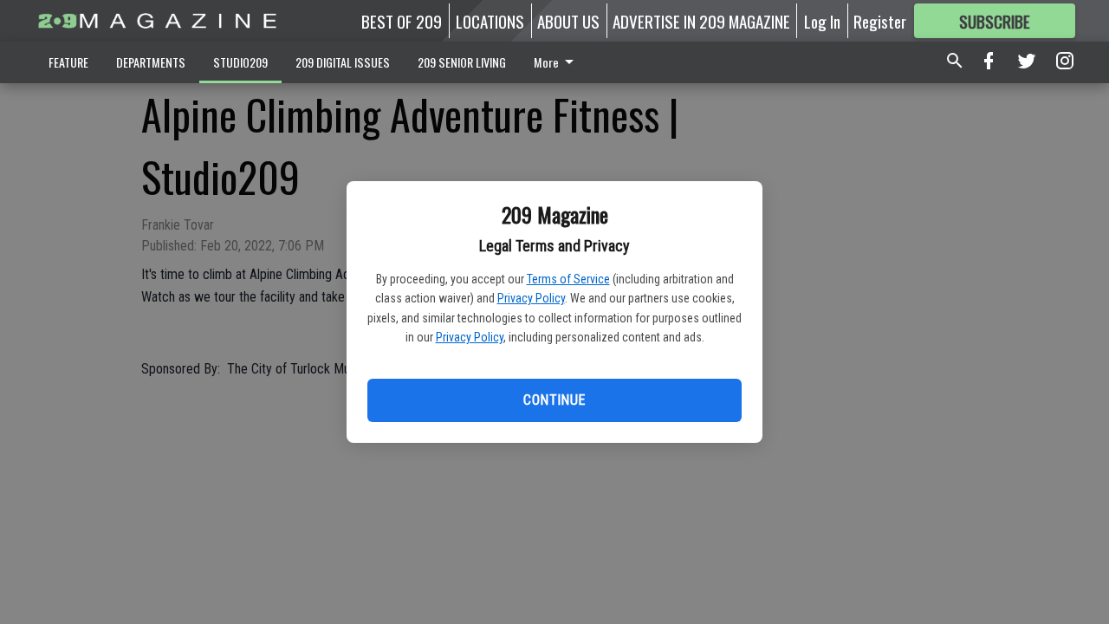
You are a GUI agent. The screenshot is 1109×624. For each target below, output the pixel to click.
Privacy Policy (531, 298)
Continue (554, 400)
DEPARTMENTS (150, 62)
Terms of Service (568, 279)
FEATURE (68, 62)
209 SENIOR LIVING (462, 62)
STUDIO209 (240, 62)
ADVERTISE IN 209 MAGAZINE (701, 21)
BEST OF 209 (401, 21)
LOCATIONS (490, 21)
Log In (822, 21)
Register (879, 21)
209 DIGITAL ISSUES (342, 62)
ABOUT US (568, 21)
